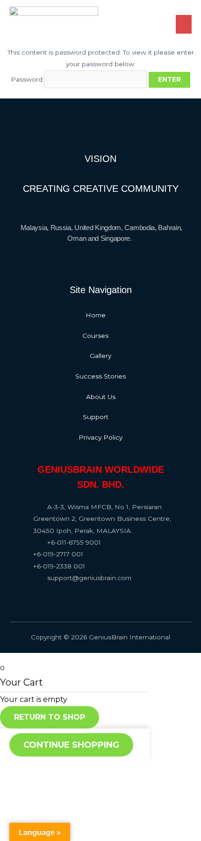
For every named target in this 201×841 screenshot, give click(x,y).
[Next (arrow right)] (44, 784)
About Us (100, 396)
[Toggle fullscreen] (74, 769)
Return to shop (49, 717)
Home (96, 315)
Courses (95, 335)
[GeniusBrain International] (53, 19)
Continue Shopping (71, 745)
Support (95, 416)
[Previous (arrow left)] (14, 784)
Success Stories (100, 376)
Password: (27, 79)
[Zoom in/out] (104, 769)
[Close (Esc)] (14, 769)
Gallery (100, 355)
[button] (100, 315)
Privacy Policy (100, 437)
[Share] (44, 769)
